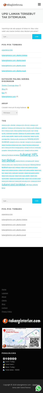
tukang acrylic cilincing (22, 125)
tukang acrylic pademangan (26, 133)
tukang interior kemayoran (22, 164)
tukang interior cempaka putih (25, 161)
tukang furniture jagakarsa (33, 142)
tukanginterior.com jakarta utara (14, 65)
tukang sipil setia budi (8, 181)
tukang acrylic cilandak (8, 125)
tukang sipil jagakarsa (14, 167)
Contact (5, 308)
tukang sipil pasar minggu (22, 175)
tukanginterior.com (9, 96)
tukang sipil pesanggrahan (17, 178)
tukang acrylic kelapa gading (13, 130)
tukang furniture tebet (31, 150)
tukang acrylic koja (27, 130)
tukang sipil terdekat (14, 184)
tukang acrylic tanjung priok (18, 139)
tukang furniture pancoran (16, 150)
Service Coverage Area (10, 85)
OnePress (36, 385)
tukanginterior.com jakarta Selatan (14, 55)
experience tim (7, 50)
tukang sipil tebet (36, 181)
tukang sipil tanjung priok (22, 181)
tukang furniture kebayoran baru (12, 145)
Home (4, 289)
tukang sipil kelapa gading (26, 170)
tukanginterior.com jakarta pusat (14, 71)
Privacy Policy (7, 311)
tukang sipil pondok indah (33, 178)
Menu (39, 4)
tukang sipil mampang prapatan (14, 173)
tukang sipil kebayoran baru (29, 167)
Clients (4, 300)
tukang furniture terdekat (10, 155)
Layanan (5, 293)
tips (3, 93)
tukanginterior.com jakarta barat (14, 60)
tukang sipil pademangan (31, 173)
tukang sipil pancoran (8, 175)
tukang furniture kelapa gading (14, 147)
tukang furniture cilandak (17, 142)
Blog (3, 89)
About (4, 297)
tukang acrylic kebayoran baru (17, 128)
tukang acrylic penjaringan (22, 136)
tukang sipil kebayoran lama (10, 170)
